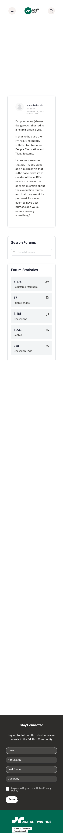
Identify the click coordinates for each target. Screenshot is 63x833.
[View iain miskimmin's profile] (19, 107)
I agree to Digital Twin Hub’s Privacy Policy (31, 789)
